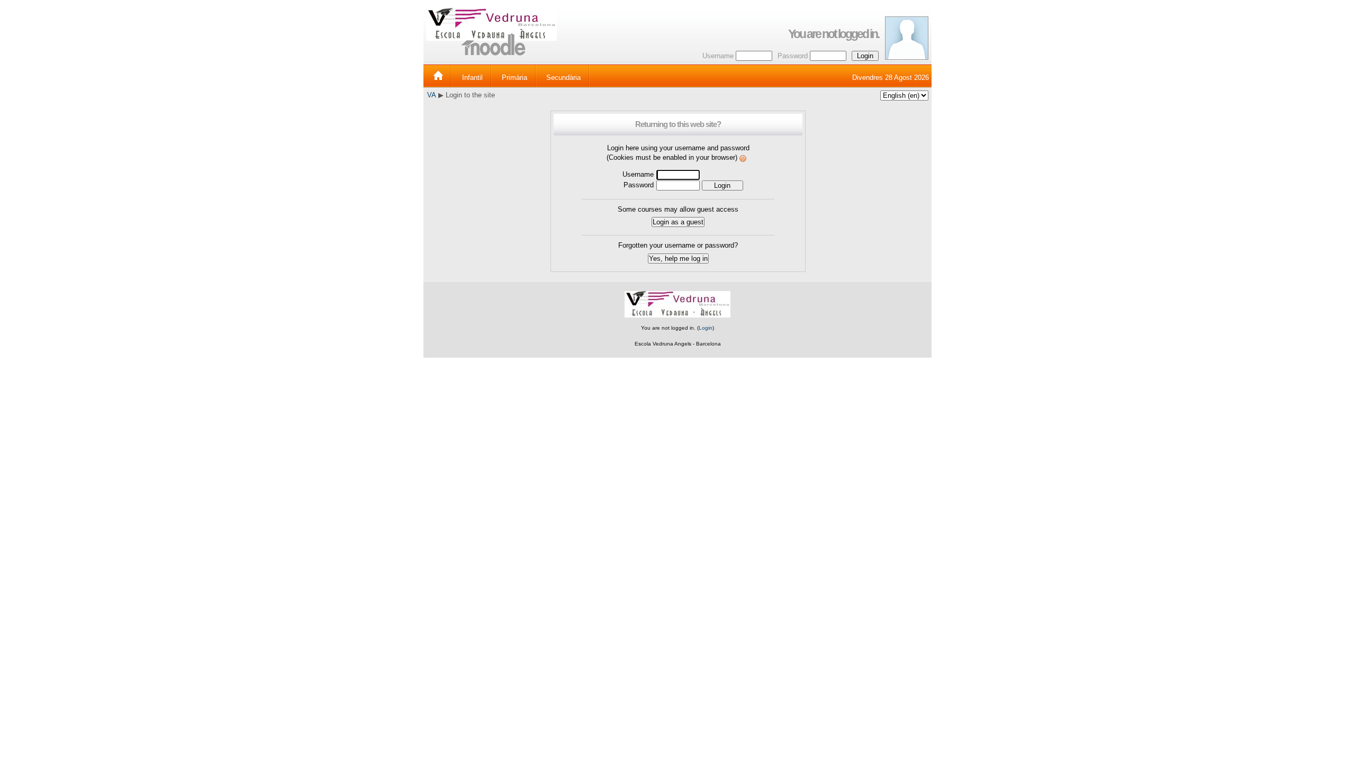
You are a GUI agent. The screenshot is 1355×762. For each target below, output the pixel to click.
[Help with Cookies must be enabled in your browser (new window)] (743, 157)
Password (793, 56)
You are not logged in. (833, 34)
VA (431, 95)
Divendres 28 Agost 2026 (890, 77)
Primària (514, 77)
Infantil (472, 77)
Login (705, 328)
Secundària (563, 77)
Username (718, 56)
